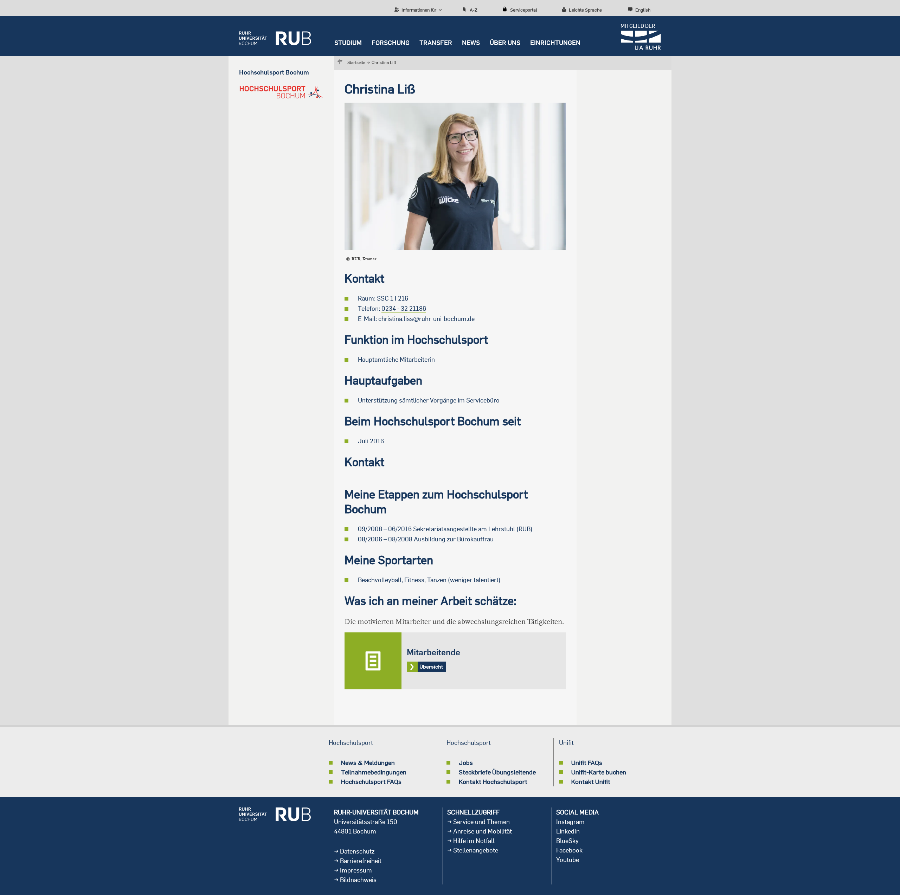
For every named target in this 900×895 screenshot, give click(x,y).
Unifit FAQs (586, 762)
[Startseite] (275, 36)
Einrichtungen (555, 43)
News (471, 43)
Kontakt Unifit (590, 781)
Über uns (505, 43)
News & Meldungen (368, 762)
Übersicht (455, 660)
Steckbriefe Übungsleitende (497, 772)
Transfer (435, 43)
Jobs (466, 762)
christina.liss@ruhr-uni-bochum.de (426, 319)
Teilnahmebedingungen (373, 772)
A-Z (473, 10)
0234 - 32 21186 (403, 308)
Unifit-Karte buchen (598, 772)
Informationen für (418, 10)
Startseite (356, 62)
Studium (348, 43)
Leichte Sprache (585, 10)
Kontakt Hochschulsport (493, 781)
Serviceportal (523, 10)
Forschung (391, 43)
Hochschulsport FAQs (371, 781)
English (642, 10)
